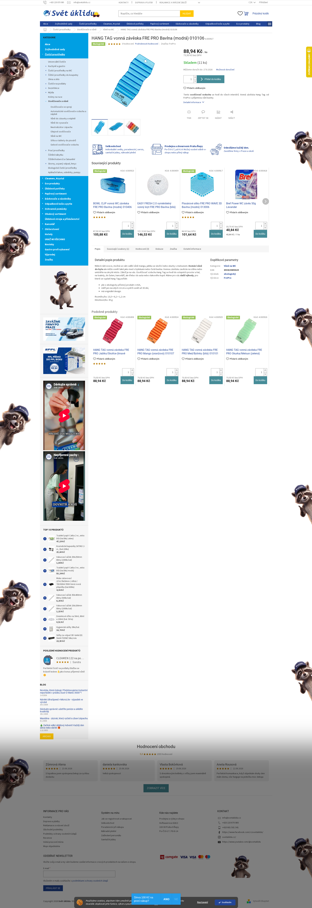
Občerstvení (52, 229)
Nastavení (202, 902)
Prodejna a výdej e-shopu (171, 818)
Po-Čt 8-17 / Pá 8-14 (168, 831)
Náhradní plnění (108, 831)
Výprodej (50, 254)
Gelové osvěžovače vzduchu (65, 144)
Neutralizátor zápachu (61, 127)
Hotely (49, 234)
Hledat (187, 13)
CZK (251, 2)
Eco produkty (52, 183)
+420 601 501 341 (230, 827)
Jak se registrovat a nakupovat (116, 818)
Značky (49, 259)
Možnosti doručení (225, 69)
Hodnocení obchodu (156, 746)
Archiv (47, 736)
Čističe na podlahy (57, 83)
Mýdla (51, 92)
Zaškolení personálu (111, 835)
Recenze (47, 838)
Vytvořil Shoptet (261, 901)
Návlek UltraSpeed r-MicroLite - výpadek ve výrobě (61, 700)
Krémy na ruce (55, 97)
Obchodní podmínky (53, 829)
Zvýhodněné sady (55, 49)
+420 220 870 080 (230, 822)
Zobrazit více (156, 788)
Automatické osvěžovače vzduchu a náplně (68, 113)
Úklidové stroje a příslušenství (62, 219)
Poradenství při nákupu (112, 827)
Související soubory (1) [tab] (118, 249)
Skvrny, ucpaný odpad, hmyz (62, 163)
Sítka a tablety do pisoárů (63, 140)
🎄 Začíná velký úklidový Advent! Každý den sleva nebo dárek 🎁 (62, 726)
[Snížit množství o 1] (195, 81)
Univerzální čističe (57, 61)
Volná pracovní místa (53, 842)
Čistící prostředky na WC (60, 70)
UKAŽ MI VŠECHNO (55, 239)
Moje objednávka (51, 846)
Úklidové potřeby (55, 188)
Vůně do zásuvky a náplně (63, 118)
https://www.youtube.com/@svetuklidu (241, 842)
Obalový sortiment (55, 214)
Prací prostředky (56, 150)
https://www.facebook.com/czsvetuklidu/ (242, 832)
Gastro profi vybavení (57, 249)
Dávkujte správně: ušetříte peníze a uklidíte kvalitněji (61, 710)
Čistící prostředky (55, 54)
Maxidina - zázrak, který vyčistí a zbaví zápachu (64, 718)
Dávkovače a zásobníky (58, 199)
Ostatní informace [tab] (192, 249)
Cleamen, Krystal (54, 178)
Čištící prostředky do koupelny (63, 75)
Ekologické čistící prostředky (62, 168)
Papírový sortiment (56, 194)
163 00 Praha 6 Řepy (169, 827)
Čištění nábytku (55, 155)
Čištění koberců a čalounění (61, 159)
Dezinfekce (53, 88)
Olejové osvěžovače (61, 131)
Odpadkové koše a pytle (58, 204)
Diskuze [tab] (159, 249)
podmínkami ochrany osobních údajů (90, 880)
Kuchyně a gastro (56, 66)
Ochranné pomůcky (56, 209)
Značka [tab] (173, 249)
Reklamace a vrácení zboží (173, 2)
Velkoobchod (107, 823)
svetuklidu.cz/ (229, 837)
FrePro (227, 278)
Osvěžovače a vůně (58, 101)
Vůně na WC (56, 136)
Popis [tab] (97, 249)
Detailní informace (192, 102)
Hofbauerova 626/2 (168, 823)
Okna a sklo (53, 79)
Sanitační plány (108, 839)
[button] (132, 224)
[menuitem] (45, 24)
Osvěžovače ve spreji (61, 107)
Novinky (49, 244)
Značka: (168, 43)
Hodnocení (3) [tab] (142, 249)
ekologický (230, 274)
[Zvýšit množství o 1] (195, 77)
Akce (47, 44)
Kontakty (124, 2)
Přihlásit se (53, 888)
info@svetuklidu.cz (231, 817)
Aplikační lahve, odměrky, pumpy (64, 172)
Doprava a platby (144, 2)
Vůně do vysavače (59, 123)
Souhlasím (226, 902)
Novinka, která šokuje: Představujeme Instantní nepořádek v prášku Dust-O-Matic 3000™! (63, 691)
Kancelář (50, 224)
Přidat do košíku (213, 79)
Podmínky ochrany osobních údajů (59, 834)
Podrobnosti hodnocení (146, 43)
